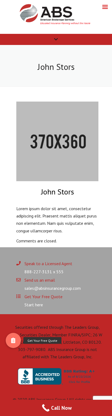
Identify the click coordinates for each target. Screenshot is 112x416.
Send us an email (39, 280)
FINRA (74, 334)
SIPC (86, 334)
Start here (33, 304)
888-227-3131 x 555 (44, 271)
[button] (13, 340)
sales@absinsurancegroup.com (52, 288)
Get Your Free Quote (43, 296)
